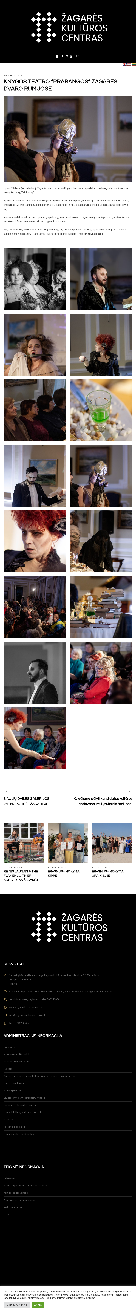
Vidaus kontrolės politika (17, 1054)
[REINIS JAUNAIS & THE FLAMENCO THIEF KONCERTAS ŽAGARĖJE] (24, 843)
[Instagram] (67, 56)
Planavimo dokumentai (17, 1061)
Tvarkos (8, 1069)
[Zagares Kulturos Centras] (68, 27)
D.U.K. (7, 1214)
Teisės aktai (10, 1178)
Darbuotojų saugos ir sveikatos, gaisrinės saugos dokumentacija (40, 1076)
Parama (8, 1119)
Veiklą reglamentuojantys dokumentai (25, 1185)
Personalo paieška (14, 1127)
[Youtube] (71, 56)
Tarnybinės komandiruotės (19, 1134)
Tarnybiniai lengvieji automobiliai (22, 1112)
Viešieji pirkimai (12, 1090)
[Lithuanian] (134, 64)
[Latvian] (129, 64)
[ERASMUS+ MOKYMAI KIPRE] (68, 843)
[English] (125, 64)
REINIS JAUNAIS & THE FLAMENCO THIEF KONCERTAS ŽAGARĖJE (22, 876)
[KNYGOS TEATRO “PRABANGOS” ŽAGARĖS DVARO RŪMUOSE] (68, 138)
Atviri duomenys (13, 1207)
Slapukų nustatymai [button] (17, 1305)
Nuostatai (9, 1047)
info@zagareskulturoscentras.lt (27, 1015)
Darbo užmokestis (14, 1083)
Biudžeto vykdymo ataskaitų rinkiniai (24, 1098)
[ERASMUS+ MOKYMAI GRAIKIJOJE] (112, 843)
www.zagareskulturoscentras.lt (26, 1007)
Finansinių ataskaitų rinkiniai (20, 1105)
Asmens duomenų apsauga (20, 1200)
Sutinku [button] (38, 1305)
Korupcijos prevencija (16, 1193)
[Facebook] (62, 56)
